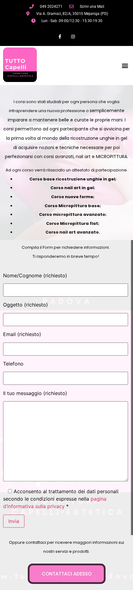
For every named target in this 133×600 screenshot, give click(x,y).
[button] (125, 65)
